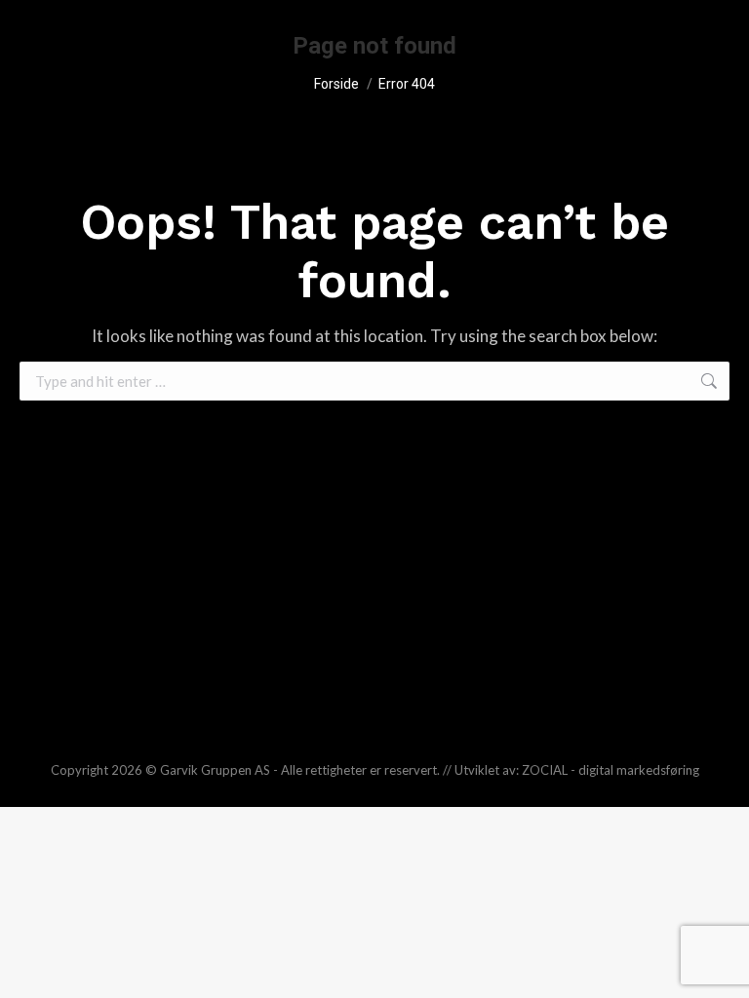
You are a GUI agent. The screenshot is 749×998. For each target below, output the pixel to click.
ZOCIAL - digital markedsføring (610, 770)
